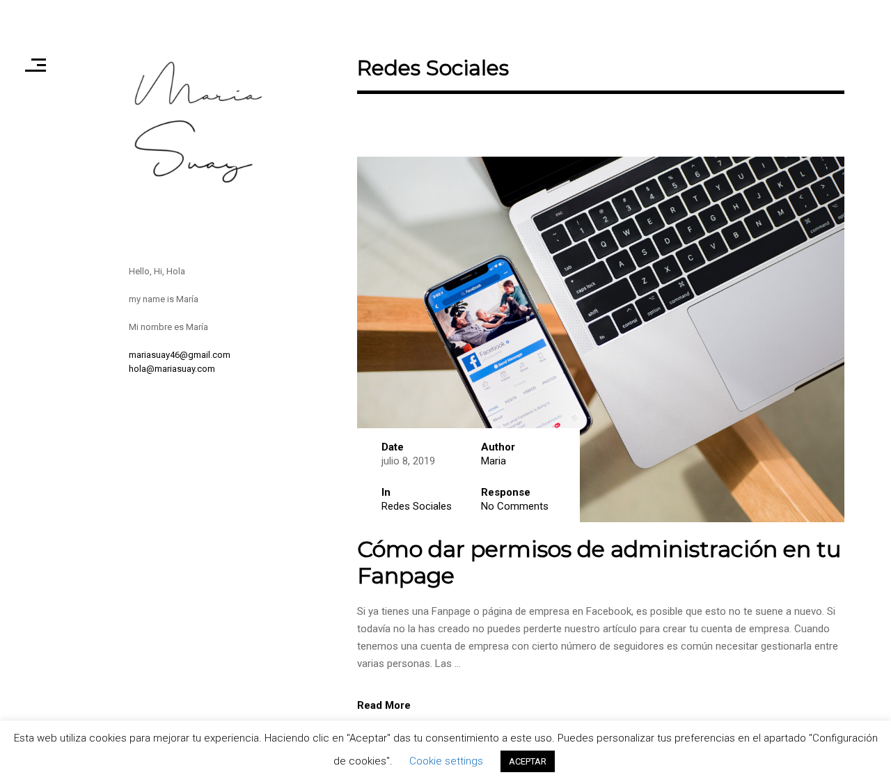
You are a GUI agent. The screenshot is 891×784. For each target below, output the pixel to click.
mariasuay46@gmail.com (179, 355)
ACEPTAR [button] (527, 761)
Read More (384, 705)
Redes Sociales (416, 506)
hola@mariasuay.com (172, 368)
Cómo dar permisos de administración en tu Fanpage (599, 562)
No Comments (515, 506)
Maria (493, 461)
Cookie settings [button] (446, 761)
